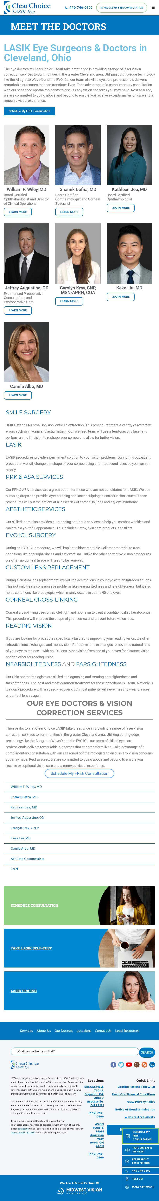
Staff (14, 869)
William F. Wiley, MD (26, 786)
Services (26, 1030)
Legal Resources (127, 1030)
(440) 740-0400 (96, 1114)
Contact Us (103, 1030)
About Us (44, 1030)
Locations (84, 1030)
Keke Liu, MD (21, 838)
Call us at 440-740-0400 (23, 1132)
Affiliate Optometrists (27, 858)
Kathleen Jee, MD (24, 807)
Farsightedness (101, 664)
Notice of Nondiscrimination (135, 1109)
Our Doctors (64, 1030)
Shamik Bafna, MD (24, 797)
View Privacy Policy (141, 1102)
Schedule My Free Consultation (121, 8)
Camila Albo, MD (23, 848)
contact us (23, 1128)
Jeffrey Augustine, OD (27, 817)
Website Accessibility (139, 1117)
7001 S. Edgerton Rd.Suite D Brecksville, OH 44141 (94, 1096)
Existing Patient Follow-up (136, 1087)
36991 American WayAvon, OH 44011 (97, 1135)
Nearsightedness (33, 664)
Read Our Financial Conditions (133, 1094)
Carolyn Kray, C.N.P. (25, 828)
